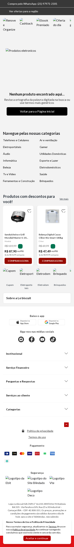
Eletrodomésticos (50, 167)
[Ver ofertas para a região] (69, 11)
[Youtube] (42, 339)
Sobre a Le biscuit (18, 298)
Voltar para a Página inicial (37, 111)
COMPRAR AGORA (18, 260)
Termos (53, 526)
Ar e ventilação (48, 140)
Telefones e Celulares (16, 140)
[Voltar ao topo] (66, 424)
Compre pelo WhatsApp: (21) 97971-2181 (32, 3)
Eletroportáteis (12, 147)
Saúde (43, 174)
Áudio (6, 153)
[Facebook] (31, 339)
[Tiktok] (52, 339)
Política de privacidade (40, 430)
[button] (20, 11)
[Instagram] (21, 339)
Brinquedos (46, 181)
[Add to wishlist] (29, 210)
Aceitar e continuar (37, 538)
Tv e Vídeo (9, 174)
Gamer (44, 147)
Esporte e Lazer (49, 160)
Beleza (7, 167)
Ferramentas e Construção (19, 181)
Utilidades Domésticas (53, 153)
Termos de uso (37, 437)
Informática (10, 160)
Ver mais (64, 198)
